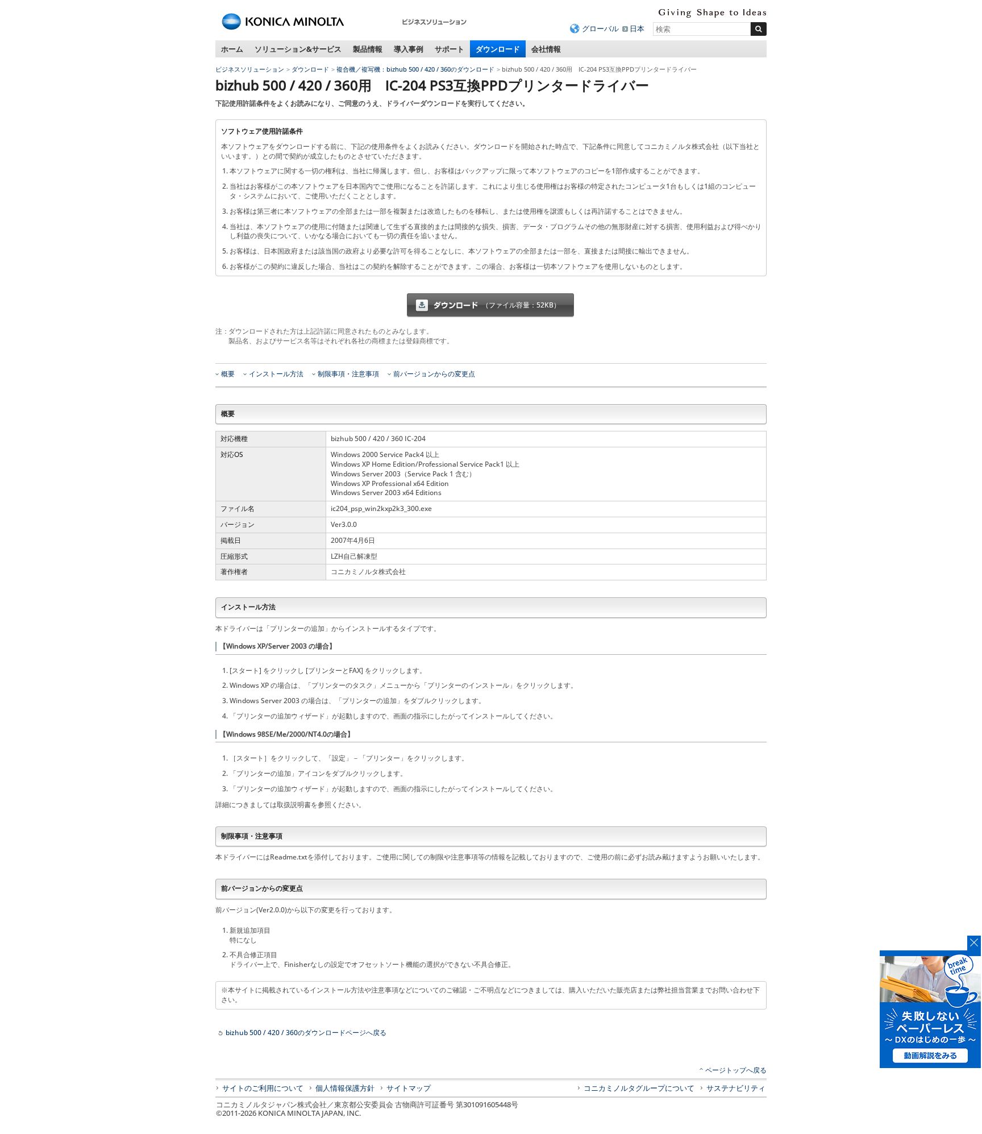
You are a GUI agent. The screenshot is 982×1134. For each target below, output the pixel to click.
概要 (228, 374)
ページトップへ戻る (736, 1070)
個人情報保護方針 (345, 1088)
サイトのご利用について (262, 1088)
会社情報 (546, 49)
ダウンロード (498, 49)
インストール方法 (276, 374)
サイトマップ (408, 1088)
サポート (449, 49)
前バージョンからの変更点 (434, 374)
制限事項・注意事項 (348, 374)
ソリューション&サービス (298, 49)
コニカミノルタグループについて (639, 1088)
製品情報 (367, 49)
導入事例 (408, 49)
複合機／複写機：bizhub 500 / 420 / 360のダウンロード (415, 69)
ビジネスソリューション (249, 69)
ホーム (232, 49)
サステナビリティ (735, 1088)
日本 (637, 28)
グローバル (600, 28)
